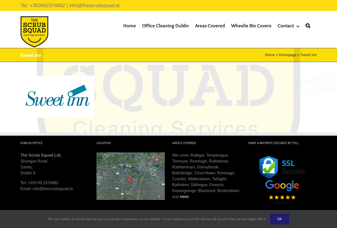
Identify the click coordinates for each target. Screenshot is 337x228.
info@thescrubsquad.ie (94, 5)
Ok (279, 219)
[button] (308, 25)
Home (270, 55)
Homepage (288, 55)
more (184, 197)
